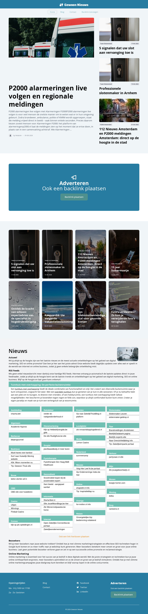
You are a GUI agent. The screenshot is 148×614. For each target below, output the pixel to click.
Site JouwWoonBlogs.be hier (56, 503)
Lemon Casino (82, 442)
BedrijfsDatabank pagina (119, 433)
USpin (13, 504)
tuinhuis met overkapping (27, 389)
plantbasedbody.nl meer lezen (57, 448)
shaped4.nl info (82, 487)
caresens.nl (114, 508)
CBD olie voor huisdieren (22, 491)
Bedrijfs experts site (117, 436)
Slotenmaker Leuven (118, 413)
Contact (73, 12)
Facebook (84, 583)
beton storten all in (19, 478)
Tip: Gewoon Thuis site (21, 465)
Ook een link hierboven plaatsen (74, 536)
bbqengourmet (17, 439)
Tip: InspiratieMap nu (85, 491)
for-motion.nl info (83, 504)
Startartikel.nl (49, 500)
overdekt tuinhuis (63, 392)
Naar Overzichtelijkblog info (121, 440)
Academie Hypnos (19, 426)
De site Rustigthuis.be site (55, 435)
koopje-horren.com (117, 482)
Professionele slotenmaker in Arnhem (118, 90)
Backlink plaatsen (74, 196)
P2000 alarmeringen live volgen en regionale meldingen (48, 96)
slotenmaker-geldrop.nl (119, 417)
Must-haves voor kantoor (21, 452)
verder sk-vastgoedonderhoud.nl (53, 415)
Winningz (15, 508)
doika (111, 495)
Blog (62, 12)
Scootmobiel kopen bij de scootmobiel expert (54, 479)
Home (52, 12)
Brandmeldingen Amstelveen (121, 430)
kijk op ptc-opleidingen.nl (21, 524)
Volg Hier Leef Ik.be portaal (88, 468)
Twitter (83, 587)
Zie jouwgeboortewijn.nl (119, 469)
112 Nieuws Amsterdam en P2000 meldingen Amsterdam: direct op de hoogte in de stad (119, 136)
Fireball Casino (17, 511)
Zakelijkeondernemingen (54, 529)
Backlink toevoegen (90, 12)
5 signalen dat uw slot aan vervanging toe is (116, 50)
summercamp (82, 455)
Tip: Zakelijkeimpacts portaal (121, 443)
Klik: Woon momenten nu (22, 462)
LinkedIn (84, 591)
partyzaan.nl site (116, 456)
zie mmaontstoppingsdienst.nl (89, 429)
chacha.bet (15, 413)
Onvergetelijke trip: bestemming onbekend (86, 518)
